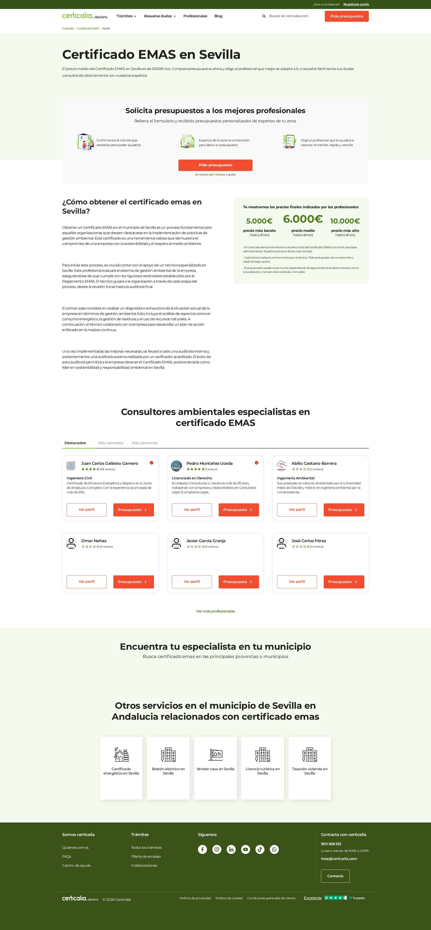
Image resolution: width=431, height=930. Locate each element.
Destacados (75, 443)
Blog (218, 16)
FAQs (66, 856)
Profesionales (195, 16)
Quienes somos (75, 847)
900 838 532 (331, 844)
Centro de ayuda (76, 865)
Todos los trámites (146, 847)
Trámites (124, 16)
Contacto (335, 876)
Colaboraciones (144, 865)
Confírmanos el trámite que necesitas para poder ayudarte (119, 142)
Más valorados (110, 443)
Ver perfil (87, 509)
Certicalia (68, 28)
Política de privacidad (195, 898)
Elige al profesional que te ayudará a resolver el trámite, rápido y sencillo (327, 142)
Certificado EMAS (88, 28)
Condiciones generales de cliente (271, 898)
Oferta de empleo (146, 856)
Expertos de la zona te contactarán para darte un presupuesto (224, 142)
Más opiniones (145, 443)
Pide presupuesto (346, 16)
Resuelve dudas (158, 16)
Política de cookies (229, 898)
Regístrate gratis (356, 4)
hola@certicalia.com (339, 859)
